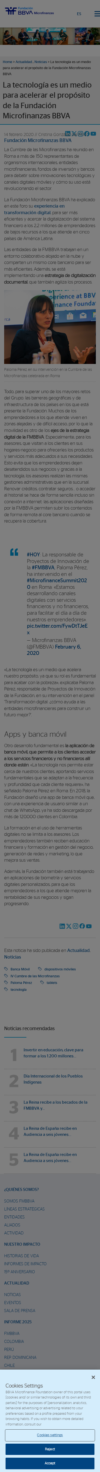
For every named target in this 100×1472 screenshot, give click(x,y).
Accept (50, 1463)
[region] (50, 1421)
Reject (50, 1449)
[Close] (93, 1377)
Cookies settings (50, 1435)
